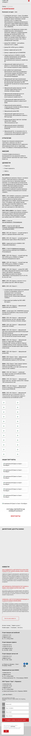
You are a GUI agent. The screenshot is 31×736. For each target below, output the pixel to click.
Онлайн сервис (5, 627)
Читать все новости (10, 618)
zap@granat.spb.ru (6, 658)
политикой (13, 726)
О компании (13, 627)
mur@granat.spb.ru (6, 687)
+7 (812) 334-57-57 (7, 656)
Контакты (20, 627)
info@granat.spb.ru (6, 637)
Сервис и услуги (16, 625)
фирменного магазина (18, 248)
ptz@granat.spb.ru (6, 674)
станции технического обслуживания (13, 227)
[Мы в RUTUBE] (24, 666)
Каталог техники (6, 625)
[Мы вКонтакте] (24, 664)
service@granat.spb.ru (7, 648)
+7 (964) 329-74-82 (7, 686)
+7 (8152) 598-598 (6, 684)
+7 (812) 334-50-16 (6, 645)
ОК (6, 731)
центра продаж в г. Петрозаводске (12, 222)
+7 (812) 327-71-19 (6, 635)
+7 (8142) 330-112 (6, 672)
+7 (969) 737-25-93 (7, 646)
